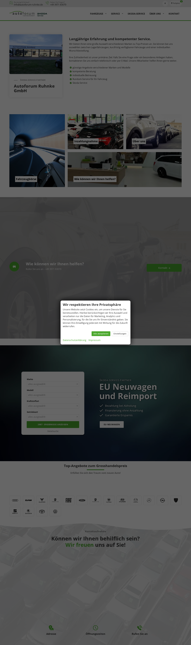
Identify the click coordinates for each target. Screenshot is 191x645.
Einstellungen (120, 333)
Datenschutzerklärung (74, 340)
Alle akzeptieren (101, 333)
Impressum (95, 340)
